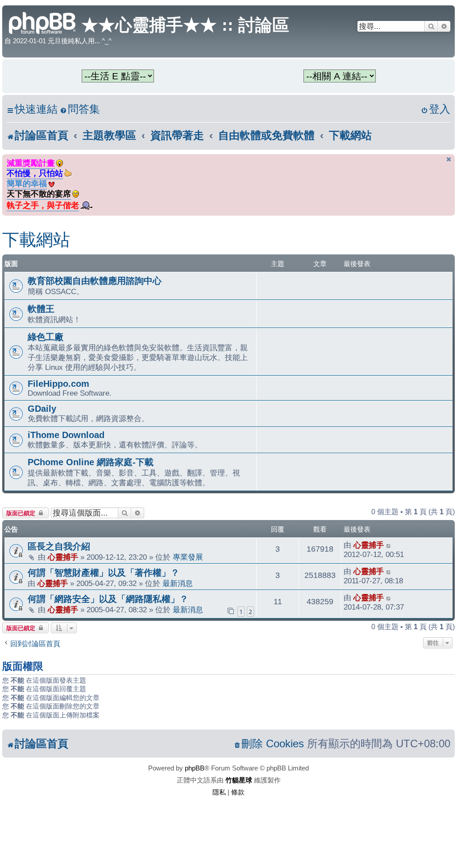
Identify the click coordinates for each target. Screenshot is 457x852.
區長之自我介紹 (59, 546)
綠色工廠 (45, 337)
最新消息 (177, 583)
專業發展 (188, 557)
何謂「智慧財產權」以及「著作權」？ (103, 573)
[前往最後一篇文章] (389, 545)
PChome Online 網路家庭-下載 (91, 462)
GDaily (42, 409)
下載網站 (36, 239)
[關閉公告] (449, 159)
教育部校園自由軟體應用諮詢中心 (95, 281)
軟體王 (41, 309)
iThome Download (66, 435)
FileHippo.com (58, 384)
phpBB (194, 768)
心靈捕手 (63, 557)
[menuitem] (80, 109)
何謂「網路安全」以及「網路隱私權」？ (108, 599)
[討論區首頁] (42, 22)
